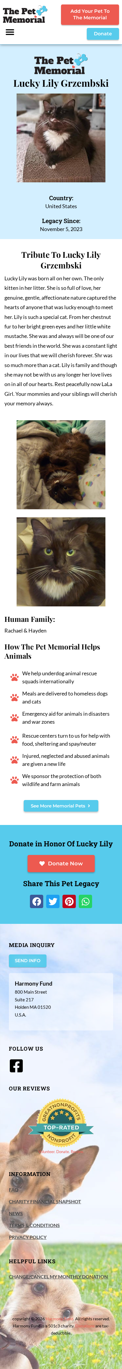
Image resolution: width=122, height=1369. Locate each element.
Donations (84, 1325)
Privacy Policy (27, 1237)
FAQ (13, 1189)
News (16, 1213)
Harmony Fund (59, 1318)
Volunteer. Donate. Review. (61, 1151)
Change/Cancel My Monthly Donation (58, 1276)
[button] (10, 32)
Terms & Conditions (34, 1225)
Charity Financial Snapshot (45, 1201)
